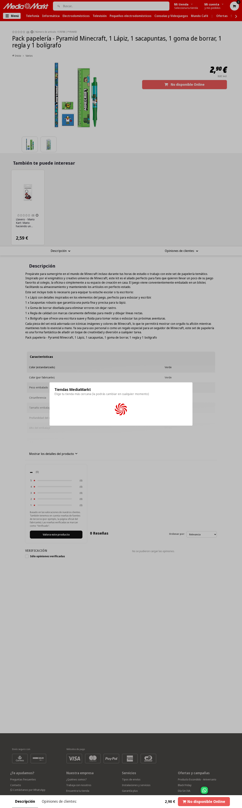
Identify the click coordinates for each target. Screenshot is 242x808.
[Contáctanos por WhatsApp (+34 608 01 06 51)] (238, 792)
